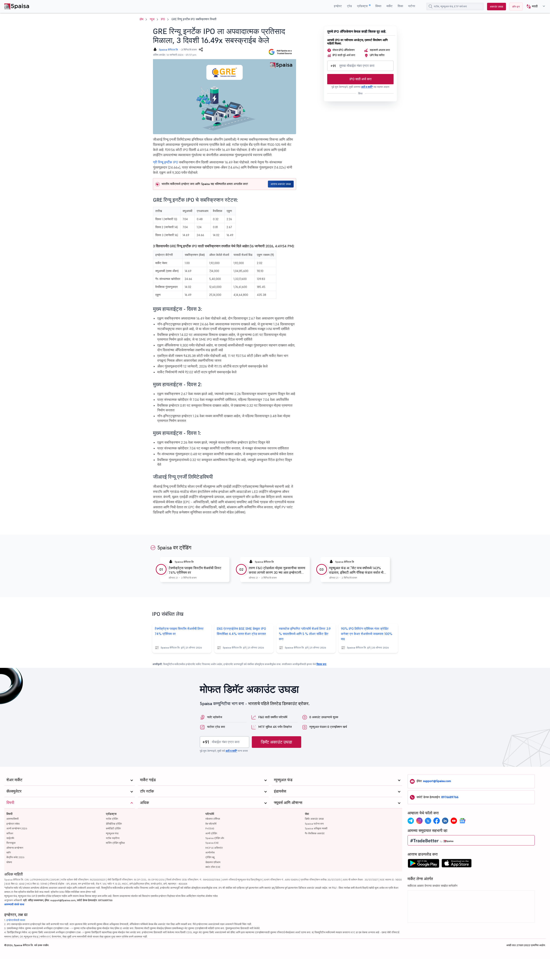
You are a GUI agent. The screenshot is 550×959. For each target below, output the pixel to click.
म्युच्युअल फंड (112, 833)
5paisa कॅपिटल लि (168, 49)
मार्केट (390, 6)
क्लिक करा (321, 664)
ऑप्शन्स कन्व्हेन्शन (14, 847)
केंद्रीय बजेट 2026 (15, 857)
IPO (163, 19)
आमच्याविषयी (12, 818)
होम (141, 19)
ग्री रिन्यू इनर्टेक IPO (165, 162)
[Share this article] (201, 49)
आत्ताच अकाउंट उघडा (281, 184)
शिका (400, 6)
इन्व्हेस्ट (338, 6)
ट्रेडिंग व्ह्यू (210, 857)
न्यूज (152, 19)
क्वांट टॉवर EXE (212, 866)
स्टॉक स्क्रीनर (112, 838)
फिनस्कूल (10, 842)
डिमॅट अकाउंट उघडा (276, 742)
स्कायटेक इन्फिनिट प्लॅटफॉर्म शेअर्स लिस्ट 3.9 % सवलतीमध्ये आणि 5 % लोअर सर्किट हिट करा (305, 634)
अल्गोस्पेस (210, 852)
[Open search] (430, 6)
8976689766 (449, 797)
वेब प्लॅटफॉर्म (210, 823)
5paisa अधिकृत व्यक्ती (316, 828)
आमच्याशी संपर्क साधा (14, 904)
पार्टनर (411, 6)
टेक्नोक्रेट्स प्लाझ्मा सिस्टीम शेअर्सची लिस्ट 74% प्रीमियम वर (195, 570)
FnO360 (209, 828)
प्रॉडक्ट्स (362, 6)
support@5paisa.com (437, 781)
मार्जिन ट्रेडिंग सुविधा (115, 842)
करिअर (9, 833)
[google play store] (423, 864)
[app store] (457, 864)
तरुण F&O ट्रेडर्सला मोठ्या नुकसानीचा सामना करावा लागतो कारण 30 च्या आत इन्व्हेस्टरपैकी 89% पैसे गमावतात (277, 570)
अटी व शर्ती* (367, 86)
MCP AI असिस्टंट (214, 847)
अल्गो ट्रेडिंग (211, 833)
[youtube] (454, 821)
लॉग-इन (516, 6)
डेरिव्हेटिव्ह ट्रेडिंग (114, 823)
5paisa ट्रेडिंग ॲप (214, 838)
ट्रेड (349, 6)
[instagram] (419, 821)
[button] (534, 6)
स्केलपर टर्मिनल (212, 818)
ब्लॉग (8, 852)
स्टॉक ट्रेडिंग (112, 818)
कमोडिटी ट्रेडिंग (113, 828)
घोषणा (9, 862)
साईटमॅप (10, 838)
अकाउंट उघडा (496, 6)
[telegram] (411, 821)
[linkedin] (445, 821)
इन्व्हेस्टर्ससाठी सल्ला (15, 920)
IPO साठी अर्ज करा (360, 79)
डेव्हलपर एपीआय (212, 862)
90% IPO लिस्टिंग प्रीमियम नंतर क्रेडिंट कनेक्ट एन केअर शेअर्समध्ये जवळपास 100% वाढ (366, 634)
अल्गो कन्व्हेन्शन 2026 (16, 828)
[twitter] (428, 821)
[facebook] (436, 821)
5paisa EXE (212, 842)
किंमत (378, 6)
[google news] (462, 821)
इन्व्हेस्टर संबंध (13, 823)
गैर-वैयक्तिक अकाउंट (315, 833)
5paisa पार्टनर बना (314, 823)
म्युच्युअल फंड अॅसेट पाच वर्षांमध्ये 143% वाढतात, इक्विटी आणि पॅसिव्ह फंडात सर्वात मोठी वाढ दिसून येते (357, 570)
